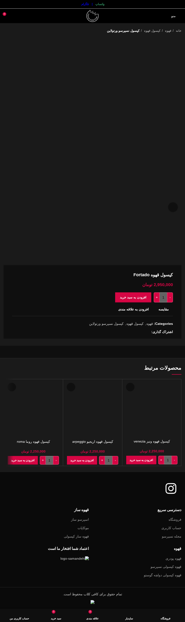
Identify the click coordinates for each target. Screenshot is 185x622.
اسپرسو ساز (80, 519)
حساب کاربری (171, 528)
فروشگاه (175, 519)
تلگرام (85, 4)
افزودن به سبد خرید (133, 297)
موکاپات (83, 528)
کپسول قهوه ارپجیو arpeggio (92, 441)
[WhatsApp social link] (136, 332)
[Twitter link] (142, 332)
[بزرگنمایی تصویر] (173, 207)
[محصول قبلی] (15, 30)
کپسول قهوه (151, 30)
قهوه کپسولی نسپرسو (166, 567)
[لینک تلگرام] (130, 332)
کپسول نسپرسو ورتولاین (123, 30)
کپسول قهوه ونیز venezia (152, 441)
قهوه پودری (173, 558)
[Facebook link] (147, 332)
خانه (178, 30)
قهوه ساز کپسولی (76, 536)
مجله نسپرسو (171, 536)
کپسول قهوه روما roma (33, 441)
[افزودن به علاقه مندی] (130, 387)
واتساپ (100, 4)
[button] (141, 460)
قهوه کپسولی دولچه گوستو (162, 575)
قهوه (167, 30)
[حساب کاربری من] (15, 16)
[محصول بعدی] (6, 30)
